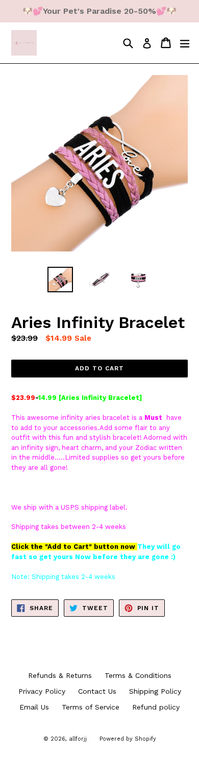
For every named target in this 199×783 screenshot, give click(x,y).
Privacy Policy (41, 691)
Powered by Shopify (128, 739)
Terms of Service (90, 707)
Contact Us (97, 691)
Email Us (34, 707)
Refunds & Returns (60, 675)
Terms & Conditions (138, 675)
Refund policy (156, 707)
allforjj (78, 739)
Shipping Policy (155, 691)
